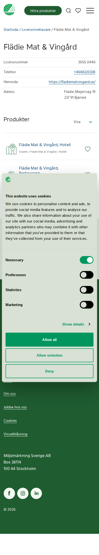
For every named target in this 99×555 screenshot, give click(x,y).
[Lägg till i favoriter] (90, 149)
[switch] (86, 275)
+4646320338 (84, 72)
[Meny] (90, 10)
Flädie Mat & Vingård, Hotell (45, 145)
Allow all (49, 339)
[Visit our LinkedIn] (36, 493)
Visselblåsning (15, 434)
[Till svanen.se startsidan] (9, 10)
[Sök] (68, 10)
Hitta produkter (43, 11)
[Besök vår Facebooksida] (9, 493)
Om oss (10, 394)
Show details (73, 324)
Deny (49, 371)
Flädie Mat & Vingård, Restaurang (39, 171)
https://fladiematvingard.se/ (72, 82)
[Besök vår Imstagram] (23, 493)
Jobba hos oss (15, 407)
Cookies (10, 421)
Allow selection (50, 355)
